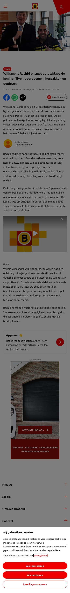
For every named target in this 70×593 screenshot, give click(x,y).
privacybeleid (41, 555)
